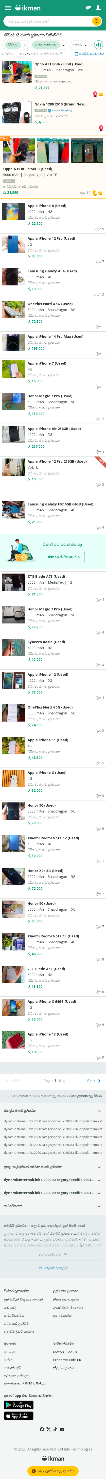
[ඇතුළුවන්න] (98, 8)
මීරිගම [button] (12, 45)
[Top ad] (95, 93)
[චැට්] (88, 8)
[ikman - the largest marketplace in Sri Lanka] (27, 8)
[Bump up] (94, 192)
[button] (89, 53)
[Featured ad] (101, 93)
